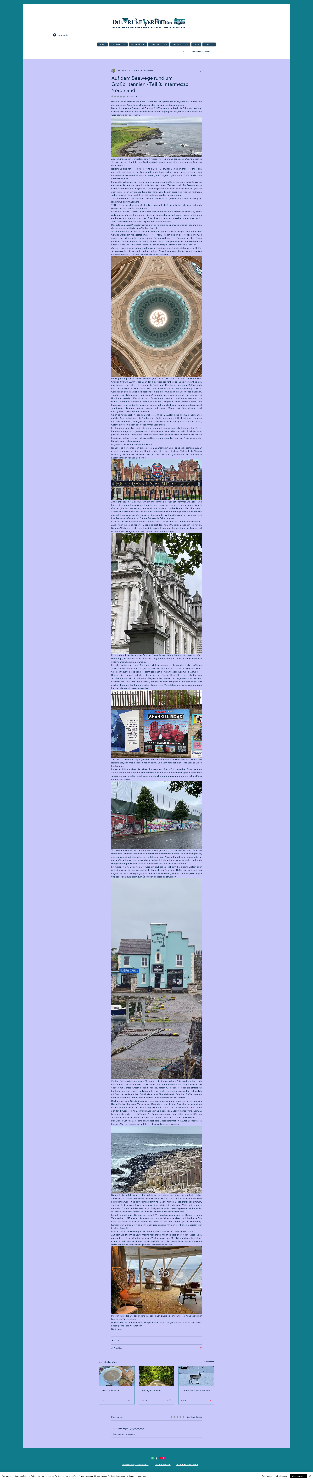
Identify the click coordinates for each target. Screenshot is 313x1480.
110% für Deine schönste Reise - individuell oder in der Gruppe (148, 27)
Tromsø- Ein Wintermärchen (195, 1390)
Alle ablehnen (281, 1476)
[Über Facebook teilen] (112, 1340)
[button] (183, 51)
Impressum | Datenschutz (135, 1464)
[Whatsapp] (152, 1458)
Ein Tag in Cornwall (151, 1390)
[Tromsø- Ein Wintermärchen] (196, 1376)
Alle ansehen (209, 1362)
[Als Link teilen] (118, 1340)
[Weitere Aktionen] (200, 70)
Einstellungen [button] (267, 1476)
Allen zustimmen (298, 1476)
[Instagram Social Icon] (163, 1458)
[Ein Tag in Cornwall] (156, 1376)
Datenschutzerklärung (137, 1476)
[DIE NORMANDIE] (116, 1376)
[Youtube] (160, 1458)
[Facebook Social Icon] (156, 1458)
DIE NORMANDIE (110, 1390)
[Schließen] (310, 1476)
